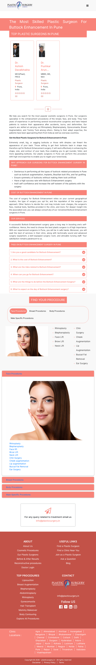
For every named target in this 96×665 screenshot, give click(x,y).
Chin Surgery (16, 458)
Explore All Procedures (28, 618)
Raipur (47, 649)
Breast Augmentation (27, 584)
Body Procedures (57, 311)
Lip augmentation (18, 463)
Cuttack (66, 637)
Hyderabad (66, 640)
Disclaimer (36, 662)
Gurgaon (53, 640)
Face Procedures (18, 311)
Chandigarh (80, 634)
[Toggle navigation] (87, 5)
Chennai (40, 637)
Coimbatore (53, 637)
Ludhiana (80, 643)
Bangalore (40, 634)
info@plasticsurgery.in (48, 520)
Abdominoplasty (28, 593)
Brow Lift (59, 341)
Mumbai (50, 646)
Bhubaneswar (65, 634)
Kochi (47, 643)
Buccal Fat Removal (19, 466)
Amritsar (63, 631)
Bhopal (52, 634)
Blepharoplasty (62, 332)
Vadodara (80, 649)
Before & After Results (28, 559)
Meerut (40, 646)
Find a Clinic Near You (68, 550)
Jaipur (38, 643)
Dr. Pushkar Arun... (46, 66)
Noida (71, 646)
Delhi (76, 637)
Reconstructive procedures (27, 563)
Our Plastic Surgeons (27, 554)
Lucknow (68, 643)
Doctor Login (28, 567)
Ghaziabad (41, 640)
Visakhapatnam (44, 652)
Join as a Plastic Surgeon (68, 554)
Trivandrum (67, 649)
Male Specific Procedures (22, 318)
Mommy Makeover (28, 610)
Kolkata (57, 643)
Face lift (59, 337)
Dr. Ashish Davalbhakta (22, 66)
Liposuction (28, 580)
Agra (38, 631)
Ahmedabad (49, 631)
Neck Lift (59, 346)
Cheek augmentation (19, 461)
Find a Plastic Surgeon (68, 546)
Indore (78, 640)
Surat (55, 649)
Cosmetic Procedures (28, 550)
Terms (61, 662)
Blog (68, 563)
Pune (19, 87)
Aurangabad (76, 631)
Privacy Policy (50, 662)
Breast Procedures (37, 311)
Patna (80, 646)
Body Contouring (28, 614)
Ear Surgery (82, 363)
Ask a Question (68, 559)
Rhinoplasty (60, 328)
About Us (28, 546)
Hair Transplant (28, 606)
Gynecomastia (28, 601)
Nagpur (61, 646)
